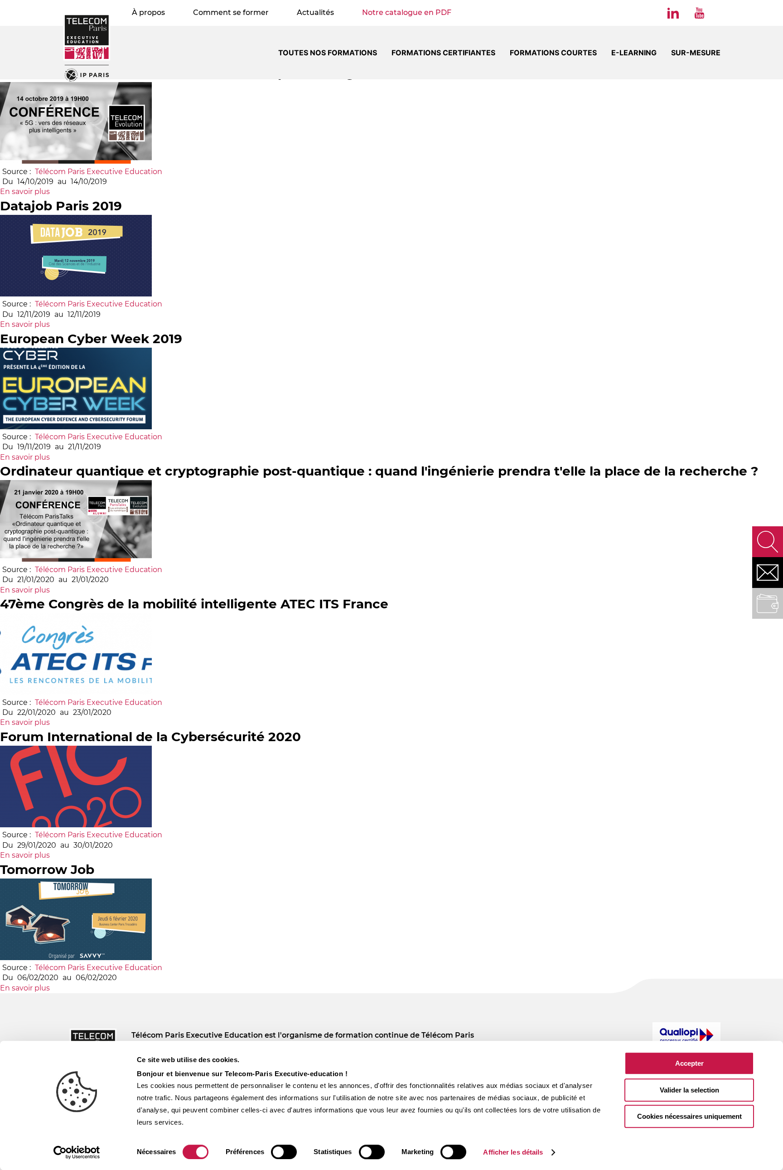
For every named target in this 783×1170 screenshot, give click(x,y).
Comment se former (231, 12)
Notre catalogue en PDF (406, 12)
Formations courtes (553, 52)
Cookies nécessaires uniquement (689, 1116)
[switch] (284, 1152)
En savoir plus (25, 191)
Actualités (315, 12)
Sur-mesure (695, 52)
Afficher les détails (513, 1152)
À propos (148, 12)
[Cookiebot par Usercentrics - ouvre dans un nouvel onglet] (76, 1152)
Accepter (689, 1063)
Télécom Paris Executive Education (98, 171)
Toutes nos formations (327, 52)
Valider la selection (689, 1090)
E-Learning (634, 52)
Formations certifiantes (443, 52)
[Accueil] (87, 47)
